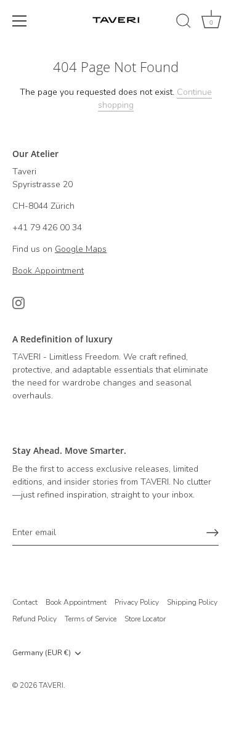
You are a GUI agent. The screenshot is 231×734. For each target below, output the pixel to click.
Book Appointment (76, 602)
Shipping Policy (192, 602)
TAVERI (51, 685)
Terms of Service (90, 619)
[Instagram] (18, 302)
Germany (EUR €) (41, 653)
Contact (25, 602)
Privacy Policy (137, 602)
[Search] (183, 22)
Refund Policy (34, 619)
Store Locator (145, 619)
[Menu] (19, 20)
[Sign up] (212, 532)
